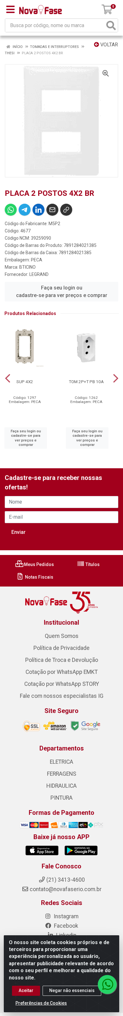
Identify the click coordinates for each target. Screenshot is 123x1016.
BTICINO (27, 267)
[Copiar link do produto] (66, 210)
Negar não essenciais (72, 990)
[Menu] (10, 9)
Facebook (65, 926)
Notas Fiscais (38, 577)
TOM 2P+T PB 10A (86, 381)
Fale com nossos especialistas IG (61, 696)
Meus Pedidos (38, 564)
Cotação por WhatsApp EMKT (62, 672)
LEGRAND (39, 274)
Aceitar (26, 990)
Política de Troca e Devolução (61, 660)
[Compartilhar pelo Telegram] (25, 210)
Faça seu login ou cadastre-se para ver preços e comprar (61, 291)
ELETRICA (61, 762)
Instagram (65, 916)
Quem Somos (62, 636)
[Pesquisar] (111, 25)
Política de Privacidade (61, 648)
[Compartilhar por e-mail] (52, 210)
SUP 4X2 (24, 381)
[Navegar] (7, 378)
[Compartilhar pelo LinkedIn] (38, 210)
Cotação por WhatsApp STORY (61, 684)
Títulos (92, 564)
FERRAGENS (61, 774)
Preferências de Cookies (41, 1003)
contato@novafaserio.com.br (66, 889)
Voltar (108, 45)
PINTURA (61, 798)
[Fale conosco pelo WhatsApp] (107, 984)
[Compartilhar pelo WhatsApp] (11, 210)
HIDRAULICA (61, 786)
